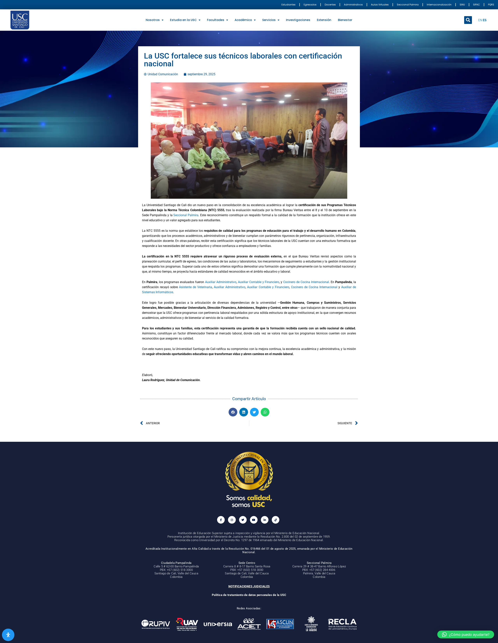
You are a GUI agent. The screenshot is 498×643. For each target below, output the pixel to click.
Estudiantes (288, 4)
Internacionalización (439, 4)
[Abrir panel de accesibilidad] (8, 635)
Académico (243, 20)
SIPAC (476, 4)
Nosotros (153, 20)
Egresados (310, 4)
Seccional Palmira (408, 4)
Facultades (215, 20)
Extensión (324, 20)
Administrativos (353, 4)
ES (485, 20)
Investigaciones (298, 20)
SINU (462, 4)
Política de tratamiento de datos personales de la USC (249, 595)
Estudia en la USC (183, 20)
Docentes (330, 4)
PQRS (491, 4)
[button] (468, 20)
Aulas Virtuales (380, 4)
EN (480, 20)
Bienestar (345, 20)
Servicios (269, 20)
